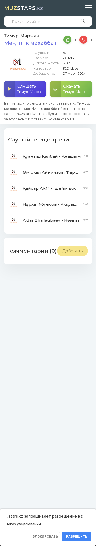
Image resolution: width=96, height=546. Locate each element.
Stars (23, 8)
